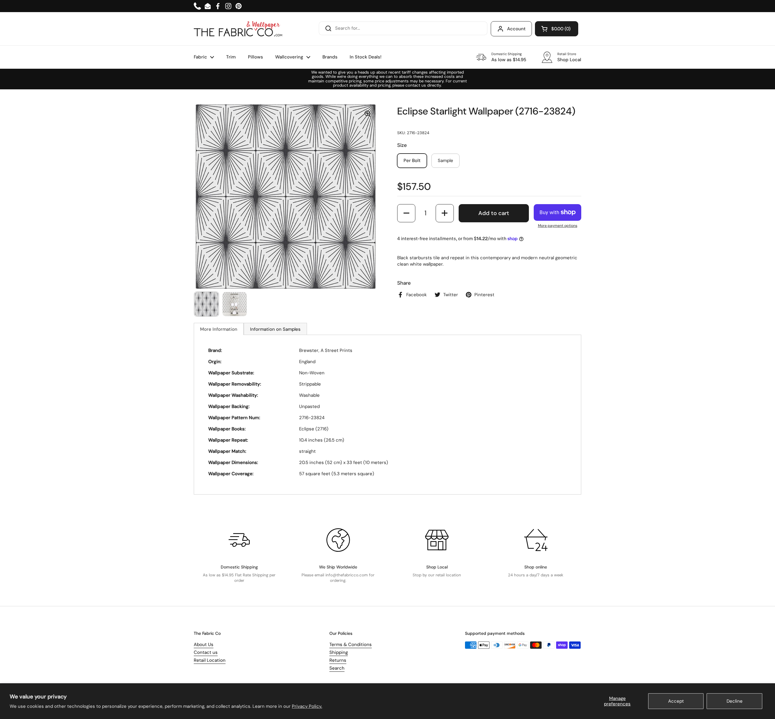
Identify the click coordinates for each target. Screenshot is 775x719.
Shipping (338, 652)
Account (516, 29)
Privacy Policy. (307, 706)
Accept (676, 701)
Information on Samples (275, 329)
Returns (337, 660)
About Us (203, 644)
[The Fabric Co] (238, 28)
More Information (218, 329)
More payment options (557, 225)
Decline (735, 701)
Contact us (206, 652)
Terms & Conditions (350, 644)
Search (337, 668)
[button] (556, 28)
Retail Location (210, 660)
